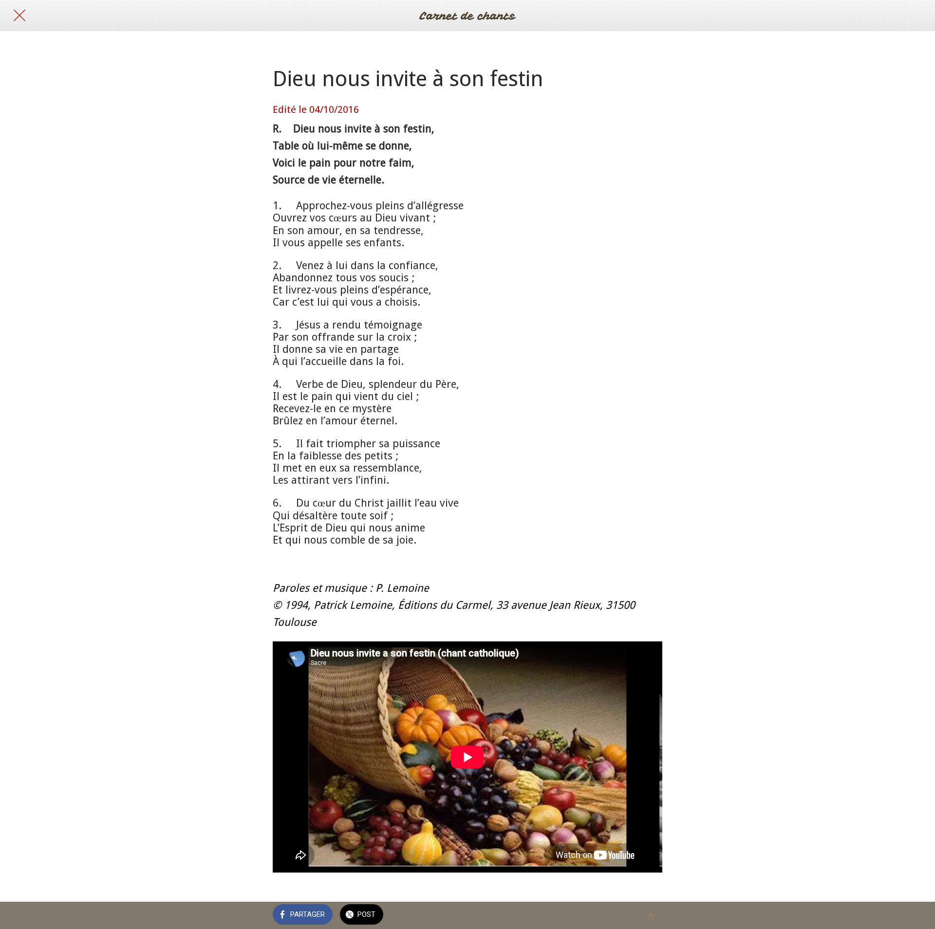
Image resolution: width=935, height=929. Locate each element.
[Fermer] (19, 15)
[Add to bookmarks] (650, 915)
